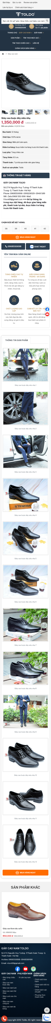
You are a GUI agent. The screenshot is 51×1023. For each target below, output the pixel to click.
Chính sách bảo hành (41, 980)
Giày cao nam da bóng (9, 1008)
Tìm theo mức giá (31, 38)
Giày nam (38, 33)
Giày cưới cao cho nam (10, 997)
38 (6, 229)
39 (16, 229)
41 (35, 229)
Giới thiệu (6, 2)
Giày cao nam (25, 33)
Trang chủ (12, 33)
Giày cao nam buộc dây (8, 984)
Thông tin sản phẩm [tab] (16, 340)
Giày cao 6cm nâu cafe (12, 929)
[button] (3, 112)
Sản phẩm (15, 38)
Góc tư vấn (17, 2)
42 (45, 229)
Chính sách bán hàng (23, 7)
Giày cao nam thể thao (9, 992)
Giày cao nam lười (9, 988)
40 (25, 229)
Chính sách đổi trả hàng (42, 986)
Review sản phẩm (30, 2)
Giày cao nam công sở (8, 1002)
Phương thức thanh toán (40, 996)
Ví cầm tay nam (25, 977)
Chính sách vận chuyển (41, 991)
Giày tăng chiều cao (9, 978)
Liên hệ (36, 43)
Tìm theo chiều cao (21, 43)
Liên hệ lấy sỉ (8, 7)
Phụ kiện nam (24, 974)
